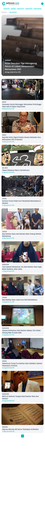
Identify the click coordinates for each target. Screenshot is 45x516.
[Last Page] (28, 436)
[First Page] (17, 436)
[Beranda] (10, 3)
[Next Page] (25, 436)
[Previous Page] (19, 436)
